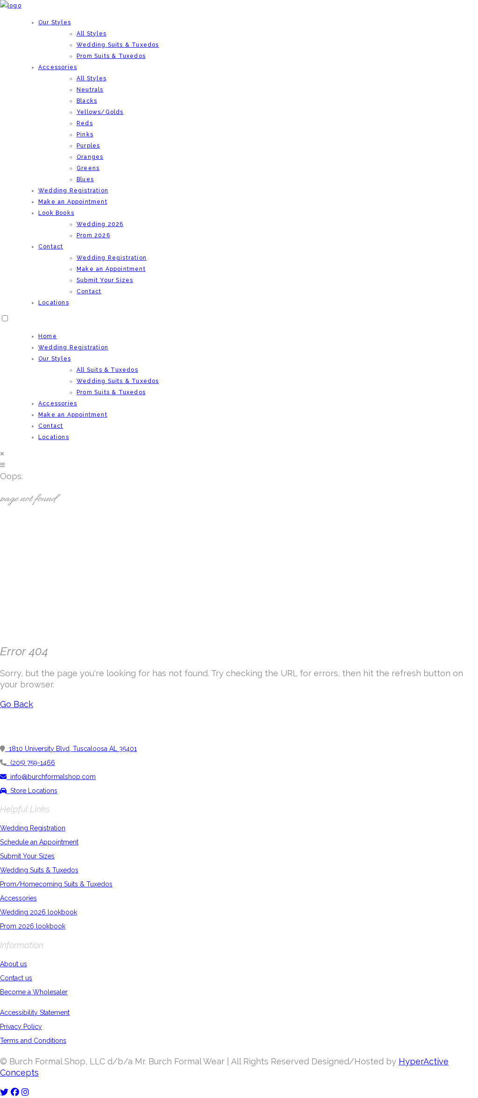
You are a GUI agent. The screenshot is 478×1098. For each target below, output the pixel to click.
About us (13, 964)
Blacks (87, 101)
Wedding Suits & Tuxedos (118, 45)
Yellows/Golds (100, 112)
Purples (88, 145)
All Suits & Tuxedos (107, 370)
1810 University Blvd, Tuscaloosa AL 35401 (71, 748)
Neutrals (90, 89)
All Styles (91, 33)
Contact (50, 246)
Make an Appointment (72, 201)
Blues (85, 179)
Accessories (57, 67)
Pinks (85, 134)
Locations (53, 302)
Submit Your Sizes (105, 280)
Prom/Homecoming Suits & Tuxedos (56, 884)
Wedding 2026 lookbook (38, 912)
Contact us (16, 978)
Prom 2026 (93, 235)
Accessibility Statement (35, 1012)
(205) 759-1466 (31, 762)
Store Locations (32, 790)
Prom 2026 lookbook (32, 926)
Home (47, 336)
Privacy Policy (21, 1026)
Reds (85, 123)
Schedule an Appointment (39, 842)
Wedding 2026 (100, 224)
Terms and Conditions (33, 1040)
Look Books (56, 213)
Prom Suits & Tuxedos (111, 56)
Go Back (16, 704)
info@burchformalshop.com (51, 776)
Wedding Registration (73, 190)
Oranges (90, 157)
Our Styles (54, 22)
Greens (88, 168)
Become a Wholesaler (34, 992)
